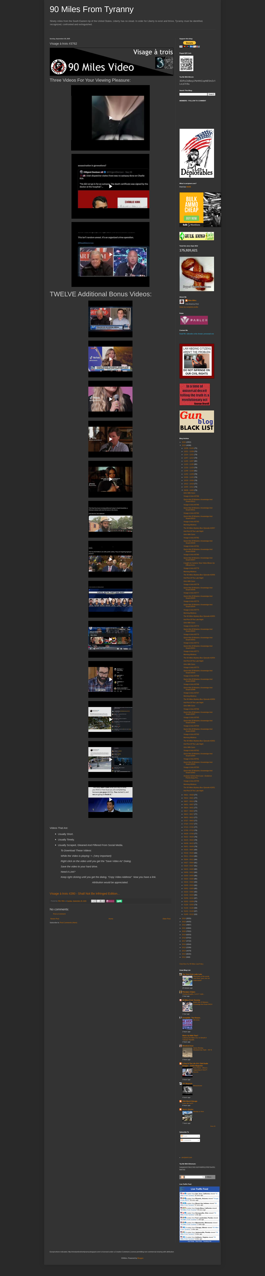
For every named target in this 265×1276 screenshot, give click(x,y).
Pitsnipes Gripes (188, 992)
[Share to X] (98, 901)
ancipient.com (186, 1157)
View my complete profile (188, 307)
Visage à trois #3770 (191, 667)
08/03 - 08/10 (189, 817)
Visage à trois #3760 (191, 767)
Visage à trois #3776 (191, 601)
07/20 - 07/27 (189, 824)
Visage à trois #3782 (191, 538)
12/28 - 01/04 (189, 448)
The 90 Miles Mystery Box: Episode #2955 (199, 616)
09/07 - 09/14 (189, 801)
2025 (184, 445)
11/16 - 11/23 (189, 468)
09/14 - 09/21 (189, 798)
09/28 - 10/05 (189, 490)
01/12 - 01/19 (189, 911)
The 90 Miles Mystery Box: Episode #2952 (199, 741)
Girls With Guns (189, 493)
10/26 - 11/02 (189, 477)
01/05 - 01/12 (189, 914)
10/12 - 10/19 (189, 484)
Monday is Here (198, 1111)
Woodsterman (187, 1046)
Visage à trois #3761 (191, 759)
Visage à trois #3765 (191, 717)
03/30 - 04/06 (189, 876)
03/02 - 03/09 (189, 888)
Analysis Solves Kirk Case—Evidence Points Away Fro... (198, 777)
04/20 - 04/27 (189, 866)
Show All (212, 1126)
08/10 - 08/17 (189, 814)
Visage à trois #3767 (191, 693)
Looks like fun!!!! (187, 1103)
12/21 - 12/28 (189, 451)
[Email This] (92, 901)
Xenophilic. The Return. (191, 1018)
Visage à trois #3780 (191, 555)
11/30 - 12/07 (189, 461)
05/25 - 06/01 (189, 850)
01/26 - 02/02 (189, 905)
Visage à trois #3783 (191, 522)
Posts (185, 1136)
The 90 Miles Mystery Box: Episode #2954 (199, 658)
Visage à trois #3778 (191, 584)
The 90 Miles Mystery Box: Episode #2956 (199, 575)
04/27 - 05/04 (189, 863)
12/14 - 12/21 (189, 455)
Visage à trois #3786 (191, 496)
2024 (184, 918)
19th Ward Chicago (189, 1101)
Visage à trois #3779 (191, 568)
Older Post (166, 919)
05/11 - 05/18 (189, 856)
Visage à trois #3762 (191, 750)
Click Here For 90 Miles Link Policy (191, 964)
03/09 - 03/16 (189, 885)
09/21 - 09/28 (189, 795)
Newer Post (54, 919)
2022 (184, 925)
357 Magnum (187, 1084)
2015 (184, 947)
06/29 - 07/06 (189, 834)
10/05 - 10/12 (189, 487)
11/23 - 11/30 (189, 464)
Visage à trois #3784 (191, 513)
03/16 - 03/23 (189, 882)
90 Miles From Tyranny (92, 9)
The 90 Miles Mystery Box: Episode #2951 (199, 788)
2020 (184, 931)
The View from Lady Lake (192, 974)
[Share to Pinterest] (103, 901)
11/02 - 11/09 (189, 474)
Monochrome (197, 1085)
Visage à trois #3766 (191, 709)
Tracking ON (207, 1241)
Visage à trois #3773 (191, 634)
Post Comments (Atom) (68, 923)
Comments (187, 1140)
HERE (188, 187)
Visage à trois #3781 (191, 546)
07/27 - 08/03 (189, 821)
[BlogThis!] (95, 901)
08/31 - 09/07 (189, 804)
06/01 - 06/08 (189, 846)
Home (111, 919)
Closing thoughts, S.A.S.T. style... (193, 994)
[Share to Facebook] (100, 901)
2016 (184, 944)
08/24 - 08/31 (189, 808)
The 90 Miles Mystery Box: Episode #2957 (199, 528)
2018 (184, 938)
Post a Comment (59, 914)
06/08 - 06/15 (189, 843)
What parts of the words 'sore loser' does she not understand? (201, 978)
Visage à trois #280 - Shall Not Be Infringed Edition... (85, 893)
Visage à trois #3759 (191, 781)
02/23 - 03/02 (189, 892)
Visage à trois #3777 (191, 593)
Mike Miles (192, 300)
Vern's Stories (187, 1109)
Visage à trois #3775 (191, 610)
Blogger (140, 1258)
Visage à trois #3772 (191, 643)
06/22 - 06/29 (189, 837)
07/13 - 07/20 (189, 827)
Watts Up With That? (190, 1036)
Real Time (199, 1241)
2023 (184, 922)
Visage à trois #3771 (191, 651)
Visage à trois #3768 (191, 684)
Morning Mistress (190, 525)
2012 (184, 957)
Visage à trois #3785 (191, 505)
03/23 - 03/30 (189, 879)
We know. (196, 1020)
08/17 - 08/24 (189, 811)
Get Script (191, 1241)
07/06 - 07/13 (189, 830)
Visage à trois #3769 (191, 676)
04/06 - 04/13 (189, 872)
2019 (184, 935)
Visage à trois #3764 (191, 726)
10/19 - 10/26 (189, 480)
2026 (184, 442)
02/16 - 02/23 (189, 895)
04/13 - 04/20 (189, 869)
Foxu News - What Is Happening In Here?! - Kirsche (200, 1070)
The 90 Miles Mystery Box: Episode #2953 (199, 699)
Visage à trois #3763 (191, 734)
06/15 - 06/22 (189, 840)
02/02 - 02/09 (189, 901)
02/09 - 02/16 (189, 898)
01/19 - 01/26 (189, 908)
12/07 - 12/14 (189, 458)
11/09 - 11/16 (189, 471)
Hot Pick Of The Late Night (193, 531)
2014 (184, 951)
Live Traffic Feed (199, 1189)
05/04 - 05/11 (189, 859)
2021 (184, 928)
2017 (184, 941)
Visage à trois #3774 (191, 626)
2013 (184, 954)
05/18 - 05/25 (189, 853)
